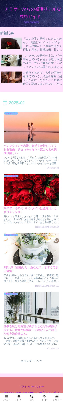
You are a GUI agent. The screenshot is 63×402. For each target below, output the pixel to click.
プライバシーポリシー (31, 386)
